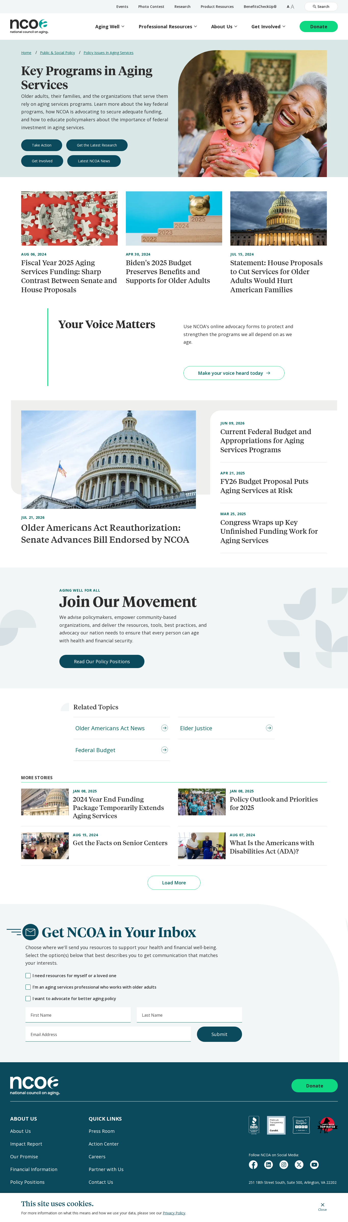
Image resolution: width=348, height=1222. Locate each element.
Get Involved (265, 26)
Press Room (102, 1131)
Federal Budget (95, 750)
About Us (221, 26)
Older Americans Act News (110, 728)
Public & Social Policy (57, 52)
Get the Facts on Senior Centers (120, 842)
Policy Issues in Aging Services (108, 52)
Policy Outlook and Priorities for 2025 (274, 803)
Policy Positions (27, 1182)
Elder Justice (196, 728)
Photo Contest (151, 6)
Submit (219, 1034)
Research (183, 6)
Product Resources (217, 6)
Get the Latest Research (97, 145)
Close (322, 1209)
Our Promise (24, 1156)
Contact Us (101, 1182)
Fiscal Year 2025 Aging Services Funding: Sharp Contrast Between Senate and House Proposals (69, 276)
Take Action (41, 145)
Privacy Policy (174, 1213)
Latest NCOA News (94, 160)
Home (26, 52)
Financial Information (33, 1169)
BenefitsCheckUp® (260, 6)
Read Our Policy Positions (102, 661)
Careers (97, 1156)
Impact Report (26, 1144)
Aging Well (107, 26)
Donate (318, 26)
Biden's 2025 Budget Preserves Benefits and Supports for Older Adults (168, 271)
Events (122, 6)
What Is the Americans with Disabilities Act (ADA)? (272, 846)
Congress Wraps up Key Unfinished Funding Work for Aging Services (269, 531)
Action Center (104, 1144)
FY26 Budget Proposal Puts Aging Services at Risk (264, 486)
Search (323, 6)
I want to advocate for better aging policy (74, 998)
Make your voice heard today (230, 373)
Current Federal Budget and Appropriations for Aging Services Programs (265, 440)
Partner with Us (106, 1169)
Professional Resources (165, 26)
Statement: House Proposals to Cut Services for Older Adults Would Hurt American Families (276, 276)
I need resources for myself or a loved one (74, 975)
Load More (174, 883)
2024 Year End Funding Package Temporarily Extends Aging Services (118, 807)
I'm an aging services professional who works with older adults (94, 987)
